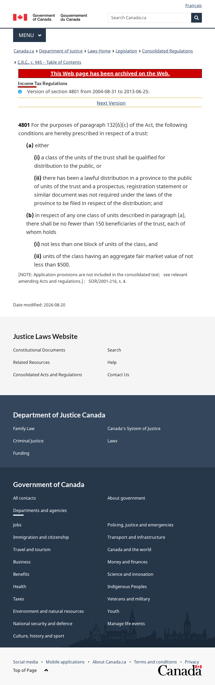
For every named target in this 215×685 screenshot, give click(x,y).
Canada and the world (129, 549)
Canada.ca (24, 51)
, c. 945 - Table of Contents (49, 62)
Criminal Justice (28, 441)
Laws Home (99, 51)
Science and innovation (130, 574)
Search (114, 350)
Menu (27, 35)
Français (193, 5)
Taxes (18, 599)
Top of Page (25, 670)
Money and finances (128, 562)
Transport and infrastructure (136, 537)
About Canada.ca (109, 662)
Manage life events (126, 623)
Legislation (126, 51)
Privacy (192, 662)
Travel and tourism (32, 549)
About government (126, 498)
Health (19, 586)
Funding (21, 453)
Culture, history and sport (38, 636)
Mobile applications (65, 662)
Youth (113, 611)
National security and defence (42, 623)
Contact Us (118, 375)
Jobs (17, 525)
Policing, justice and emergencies (141, 525)
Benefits (21, 574)
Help (112, 362)
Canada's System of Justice (134, 428)
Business (22, 562)
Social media (25, 662)
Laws (112, 441)
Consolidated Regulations (167, 51)
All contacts (24, 498)
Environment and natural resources (48, 611)
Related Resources (31, 362)
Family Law (24, 428)
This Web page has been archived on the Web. (110, 73)
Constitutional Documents (39, 350)
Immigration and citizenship (41, 537)
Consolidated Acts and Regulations (47, 375)
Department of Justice (61, 51)
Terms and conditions (155, 662)
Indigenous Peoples (127, 586)
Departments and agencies (40, 510)
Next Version (111, 103)
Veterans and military (129, 599)
